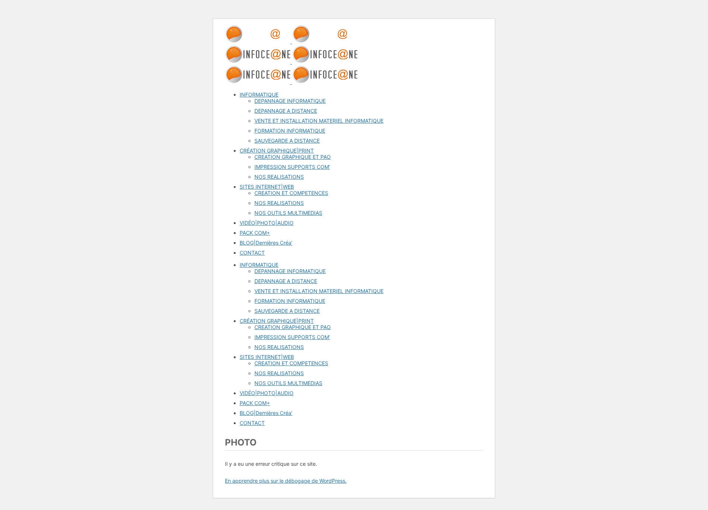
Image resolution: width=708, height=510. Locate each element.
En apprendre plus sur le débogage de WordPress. (286, 481)
